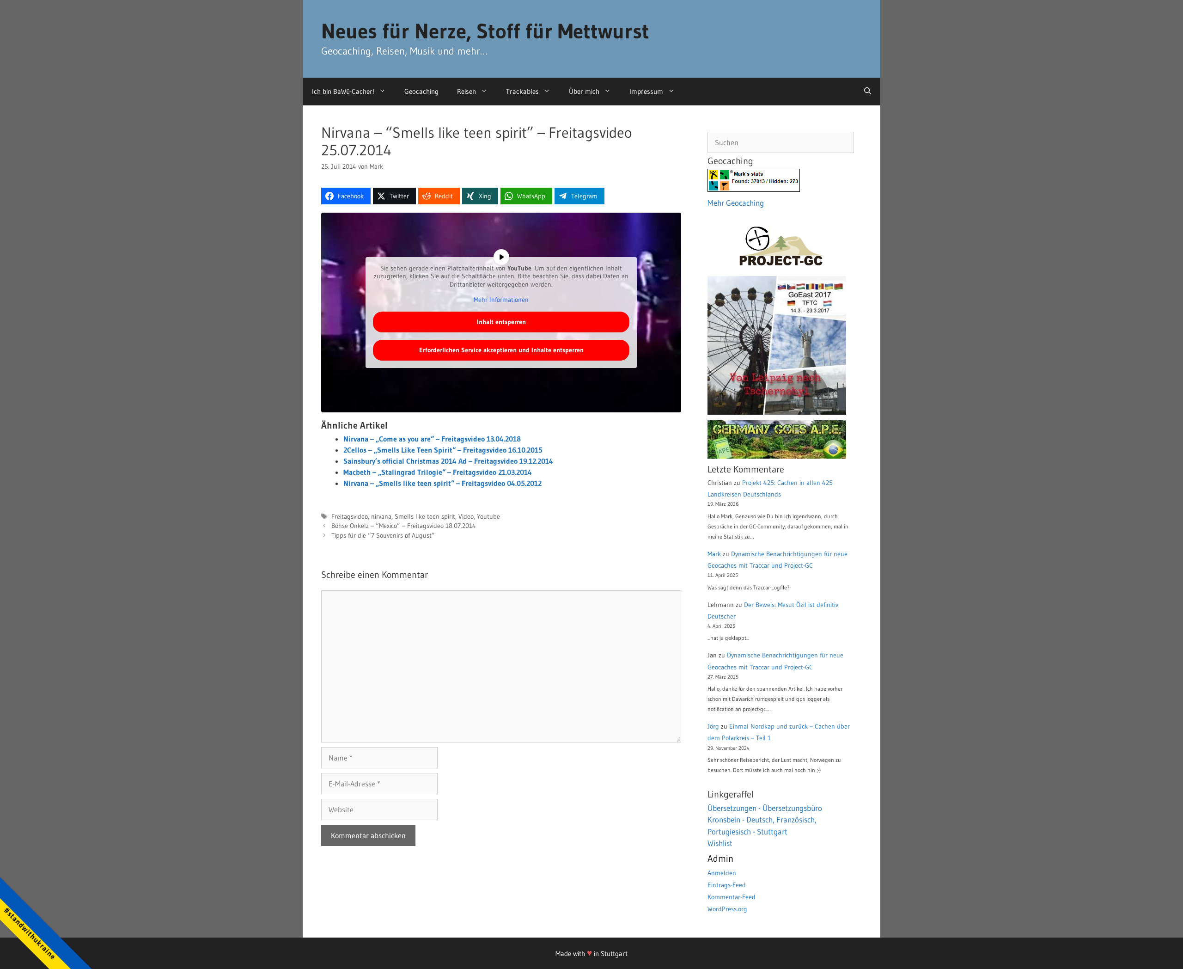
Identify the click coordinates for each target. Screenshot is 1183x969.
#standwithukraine (30, 933)
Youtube (488, 517)
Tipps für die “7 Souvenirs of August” (383, 536)
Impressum (646, 91)
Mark (714, 554)
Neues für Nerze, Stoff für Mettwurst (485, 31)
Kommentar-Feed (731, 897)
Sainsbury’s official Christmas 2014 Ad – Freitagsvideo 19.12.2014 (448, 461)
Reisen (466, 91)
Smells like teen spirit (425, 517)
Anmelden (721, 873)
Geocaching (421, 91)
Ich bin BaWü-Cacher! (343, 91)
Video (466, 517)
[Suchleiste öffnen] (867, 91)
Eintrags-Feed (726, 885)
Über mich (584, 91)
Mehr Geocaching (735, 203)
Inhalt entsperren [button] (501, 322)
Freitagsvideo (349, 517)
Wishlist (719, 843)
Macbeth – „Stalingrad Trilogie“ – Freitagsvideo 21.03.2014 (437, 472)
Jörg (713, 726)
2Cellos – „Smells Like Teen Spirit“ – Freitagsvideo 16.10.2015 (443, 449)
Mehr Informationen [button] (501, 300)
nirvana (381, 517)
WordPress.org (727, 909)
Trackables (522, 91)
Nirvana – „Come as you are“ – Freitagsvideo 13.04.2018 (432, 438)
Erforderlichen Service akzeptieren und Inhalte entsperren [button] (501, 350)
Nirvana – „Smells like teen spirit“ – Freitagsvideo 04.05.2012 (442, 483)
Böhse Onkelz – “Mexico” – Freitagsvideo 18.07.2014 (403, 526)
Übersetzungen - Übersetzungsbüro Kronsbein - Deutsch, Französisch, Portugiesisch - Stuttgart (764, 819)
